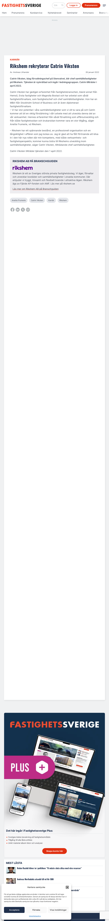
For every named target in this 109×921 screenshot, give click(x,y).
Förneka (36, 910)
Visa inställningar (58, 910)
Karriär (15, 59)
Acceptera (14, 910)
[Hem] (22, 5)
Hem (4, 12)
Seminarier (72, 12)
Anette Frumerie (19, 200)
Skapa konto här (54, 851)
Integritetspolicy (35, 916)
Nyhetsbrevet (54, 12)
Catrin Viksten (37, 200)
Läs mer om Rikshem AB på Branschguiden (36, 189)
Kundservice (36, 12)
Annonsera (88, 12)
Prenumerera (18, 12)
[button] (67, 887)
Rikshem (63, 200)
